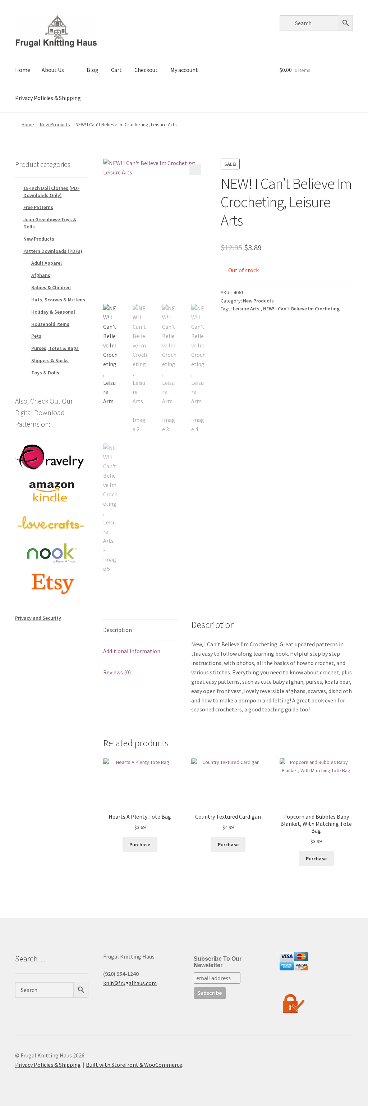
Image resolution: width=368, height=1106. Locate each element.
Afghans (40, 275)
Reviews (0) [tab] (117, 672)
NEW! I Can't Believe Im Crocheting (301, 308)
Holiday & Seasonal (53, 312)
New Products (55, 124)
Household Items (50, 324)
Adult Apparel (46, 263)
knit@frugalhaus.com (130, 983)
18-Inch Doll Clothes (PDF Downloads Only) (51, 192)
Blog (92, 69)
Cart (116, 69)
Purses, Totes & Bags (55, 348)
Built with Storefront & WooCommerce (134, 1064)
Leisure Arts (247, 308)
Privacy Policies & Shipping (48, 97)
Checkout (146, 69)
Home (22, 69)
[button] (195, 169)
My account (184, 69)
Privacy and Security (38, 618)
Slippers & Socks (50, 360)
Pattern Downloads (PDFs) (52, 251)
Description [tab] (117, 629)
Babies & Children (51, 287)
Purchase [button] (139, 844)
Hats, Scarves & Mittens (58, 299)
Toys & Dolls (45, 372)
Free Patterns (38, 207)
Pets (36, 336)
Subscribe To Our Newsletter (218, 962)
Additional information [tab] (131, 651)
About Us (53, 69)
